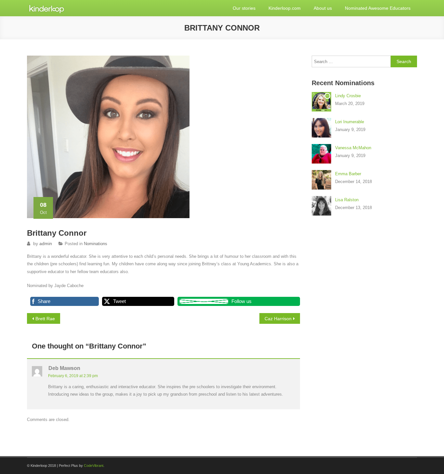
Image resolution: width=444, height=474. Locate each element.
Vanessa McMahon (353, 147)
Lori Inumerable (349, 121)
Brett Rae (45, 318)
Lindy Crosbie (348, 95)
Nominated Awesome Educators (378, 8)
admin (45, 243)
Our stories (244, 8)
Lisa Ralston (347, 199)
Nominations (95, 243)
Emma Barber (348, 173)
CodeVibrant (93, 465)
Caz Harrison (278, 318)
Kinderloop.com (284, 8)
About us (323, 8)
